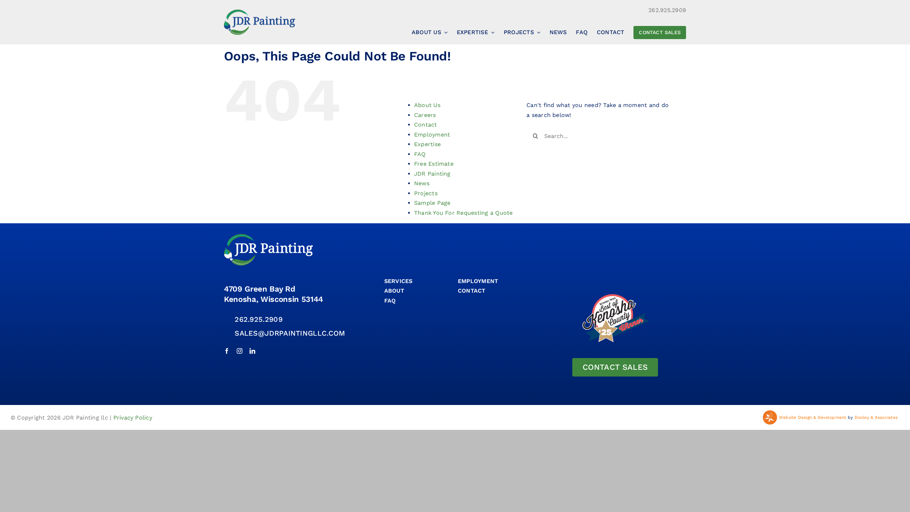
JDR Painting (432, 173)
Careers (425, 115)
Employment (432, 134)
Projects (426, 193)
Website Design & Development (812, 417)
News (421, 183)
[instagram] (239, 351)
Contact (425, 124)
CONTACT (472, 290)
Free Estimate (434, 163)
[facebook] (227, 351)
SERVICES (398, 281)
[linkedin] (252, 351)
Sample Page (432, 202)
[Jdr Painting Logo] (259, 12)
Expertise (427, 144)
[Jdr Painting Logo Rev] (268, 236)
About (394, 290)
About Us (427, 105)
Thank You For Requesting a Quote (463, 212)
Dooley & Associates (876, 417)
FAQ (420, 154)
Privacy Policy (132, 417)
